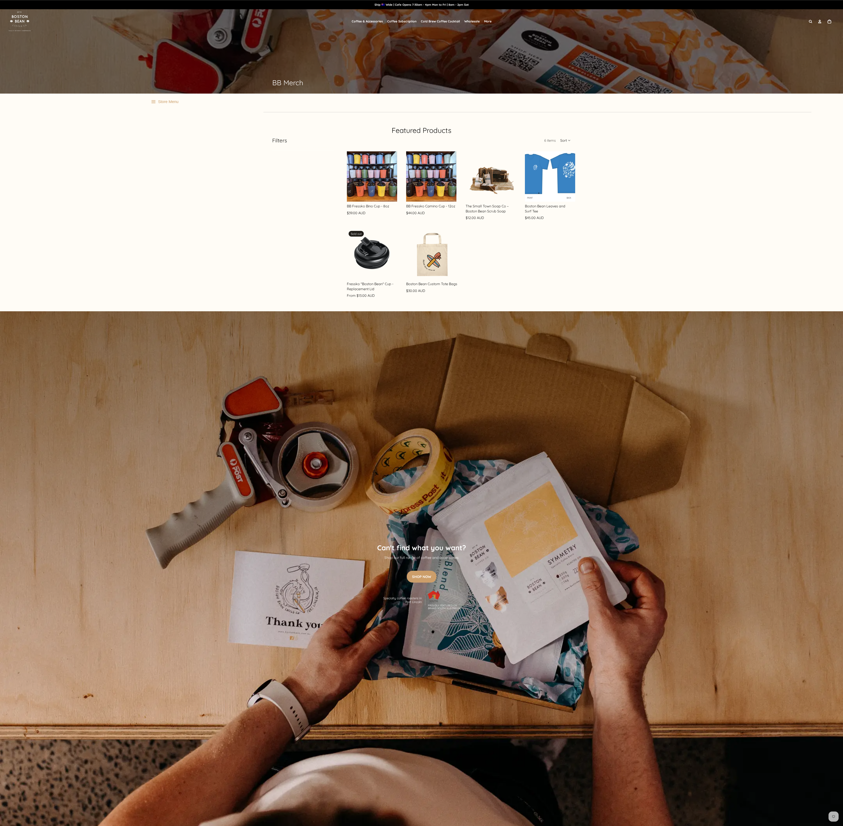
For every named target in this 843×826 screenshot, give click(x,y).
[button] (565, 140)
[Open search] (810, 21)
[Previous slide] (350, 176)
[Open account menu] (820, 21)
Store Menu (168, 102)
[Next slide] (393, 176)
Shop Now (421, 576)
